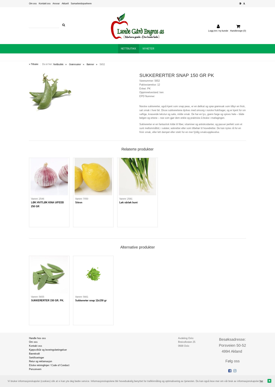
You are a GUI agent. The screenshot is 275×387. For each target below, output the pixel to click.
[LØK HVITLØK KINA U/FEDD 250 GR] (49, 176)
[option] (49, 192)
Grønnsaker (75, 64)
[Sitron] (93, 176)
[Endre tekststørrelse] (244, 3)
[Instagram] (234, 371)
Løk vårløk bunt (128, 202)
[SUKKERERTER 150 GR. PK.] (49, 274)
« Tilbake (33, 64)
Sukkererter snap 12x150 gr (91, 300)
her (261, 381)
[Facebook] (229, 371)
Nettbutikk (58, 64)
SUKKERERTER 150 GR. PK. (47, 300)
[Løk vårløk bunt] (137, 176)
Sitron (78, 202)
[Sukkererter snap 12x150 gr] (93, 274)
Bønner (90, 64)
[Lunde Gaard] (137, 26)
